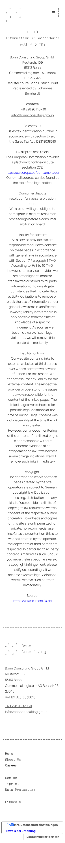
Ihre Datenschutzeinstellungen (36, 825)
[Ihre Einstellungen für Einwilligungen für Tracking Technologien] (43, 836)
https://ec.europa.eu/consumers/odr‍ (32, 172)
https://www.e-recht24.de (32, 601)
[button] (53, 12)
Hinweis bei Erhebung (20, 831)
